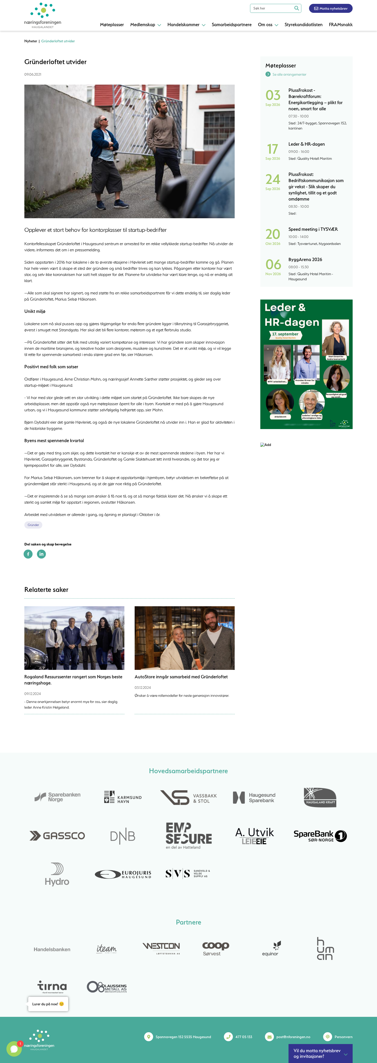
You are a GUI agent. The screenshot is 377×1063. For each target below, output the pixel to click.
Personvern (344, 1037)
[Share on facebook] (28, 557)
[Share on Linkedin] (41, 557)
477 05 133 (243, 1037)
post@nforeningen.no (293, 1037)
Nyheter (30, 41)
